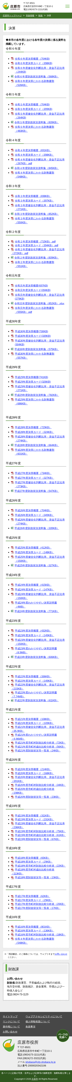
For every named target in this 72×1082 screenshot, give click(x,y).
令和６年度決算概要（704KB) (32, 58)
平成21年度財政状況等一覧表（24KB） (38, 750)
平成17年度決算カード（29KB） (34, 900)
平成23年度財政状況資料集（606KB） (37, 656)
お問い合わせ (61, 954)
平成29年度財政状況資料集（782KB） (37, 394)
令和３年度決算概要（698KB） (33, 196)
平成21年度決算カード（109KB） (34, 723)
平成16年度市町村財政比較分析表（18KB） (40, 934)
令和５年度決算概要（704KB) (32, 104)
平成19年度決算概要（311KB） (33, 815)
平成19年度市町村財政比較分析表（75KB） (40, 831)
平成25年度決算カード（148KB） (34, 552)
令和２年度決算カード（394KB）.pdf (36, 245)
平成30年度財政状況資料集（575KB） (37, 349)
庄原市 (35, 1079)
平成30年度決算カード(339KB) (33, 335)
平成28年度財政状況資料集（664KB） (37, 445)
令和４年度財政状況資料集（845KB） (37, 168)
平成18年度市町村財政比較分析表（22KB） (40, 865)
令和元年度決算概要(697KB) (31, 285)
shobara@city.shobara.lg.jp (41, 1061)
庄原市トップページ (12, 15)
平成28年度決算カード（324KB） (34, 432)
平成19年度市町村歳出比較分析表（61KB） (40, 835)
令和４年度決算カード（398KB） (34, 154)
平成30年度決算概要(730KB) (31, 331)
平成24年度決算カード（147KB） (34, 589)
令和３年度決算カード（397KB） (34, 200)
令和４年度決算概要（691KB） (33, 150)
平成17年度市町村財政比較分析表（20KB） (40, 903)
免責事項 (30, 1026)
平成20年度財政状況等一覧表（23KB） (38, 796)
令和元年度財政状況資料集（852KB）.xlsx (39, 303)
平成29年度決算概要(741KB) (31, 377)
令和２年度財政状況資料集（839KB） (37, 257)
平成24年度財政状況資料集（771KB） (37, 611)
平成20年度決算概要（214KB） (33, 769)
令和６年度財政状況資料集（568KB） (37, 76)
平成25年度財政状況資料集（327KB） (37, 565)
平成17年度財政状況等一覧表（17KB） (38, 908)
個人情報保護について (38, 1021)
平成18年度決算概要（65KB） (32, 857)
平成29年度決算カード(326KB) (33, 381)
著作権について (11, 1026)
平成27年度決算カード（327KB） (34, 477)
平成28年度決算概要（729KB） (33, 427)
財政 (40, 15)
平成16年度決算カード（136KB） (34, 930)
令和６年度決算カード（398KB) (33, 63)
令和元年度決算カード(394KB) (33, 290)
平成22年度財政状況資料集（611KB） (37, 700)
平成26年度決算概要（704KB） (33, 510)
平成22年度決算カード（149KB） (34, 680)
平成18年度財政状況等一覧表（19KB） (38, 877)
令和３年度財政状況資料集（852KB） (37, 213)
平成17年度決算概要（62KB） (32, 896)
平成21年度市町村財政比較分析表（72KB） (40, 742)
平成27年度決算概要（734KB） (33, 473)
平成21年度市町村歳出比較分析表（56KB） (40, 746)
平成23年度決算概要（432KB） (33, 630)
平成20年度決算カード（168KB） (34, 773)
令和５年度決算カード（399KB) (33, 109)
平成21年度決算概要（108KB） (33, 719)
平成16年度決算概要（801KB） (33, 926)
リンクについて (11, 1021)
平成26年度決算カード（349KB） (34, 515)
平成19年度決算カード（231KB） (34, 819)
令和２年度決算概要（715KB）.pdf (35, 241)
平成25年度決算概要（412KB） (33, 547)
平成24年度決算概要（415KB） (33, 584)
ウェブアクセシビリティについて (44, 1016)
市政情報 (30, 15)
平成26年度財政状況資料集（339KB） (37, 528)
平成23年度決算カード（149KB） (34, 635)
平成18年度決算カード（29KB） (34, 861)
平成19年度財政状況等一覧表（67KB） (38, 839)
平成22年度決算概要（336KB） (33, 676)
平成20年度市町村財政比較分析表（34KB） (40, 784)
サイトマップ (10, 1016)
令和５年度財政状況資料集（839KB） (37, 122)
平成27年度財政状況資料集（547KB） (37, 490)
